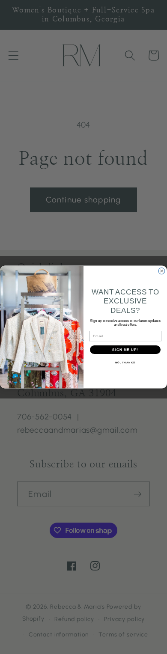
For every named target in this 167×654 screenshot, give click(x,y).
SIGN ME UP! (125, 350)
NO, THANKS (125, 362)
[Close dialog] (161, 271)
